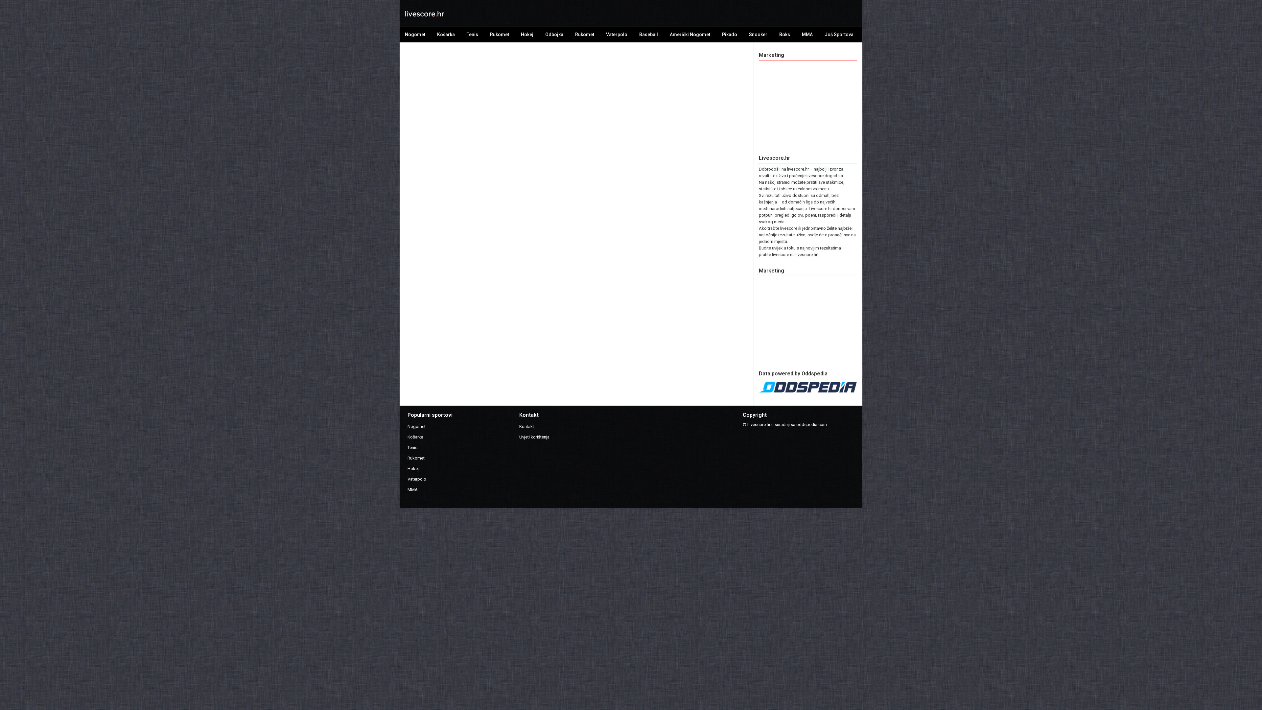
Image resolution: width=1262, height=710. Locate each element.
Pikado (729, 34)
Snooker (758, 34)
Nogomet (415, 34)
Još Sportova (839, 34)
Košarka (446, 34)
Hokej (527, 34)
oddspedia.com (811, 424)
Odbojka (554, 34)
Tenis (472, 34)
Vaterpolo (616, 34)
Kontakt (526, 426)
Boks (784, 34)
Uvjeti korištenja (534, 437)
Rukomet (499, 34)
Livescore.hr (758, 424)
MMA (807, 34)
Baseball (648, 34)
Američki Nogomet (690, 34)
